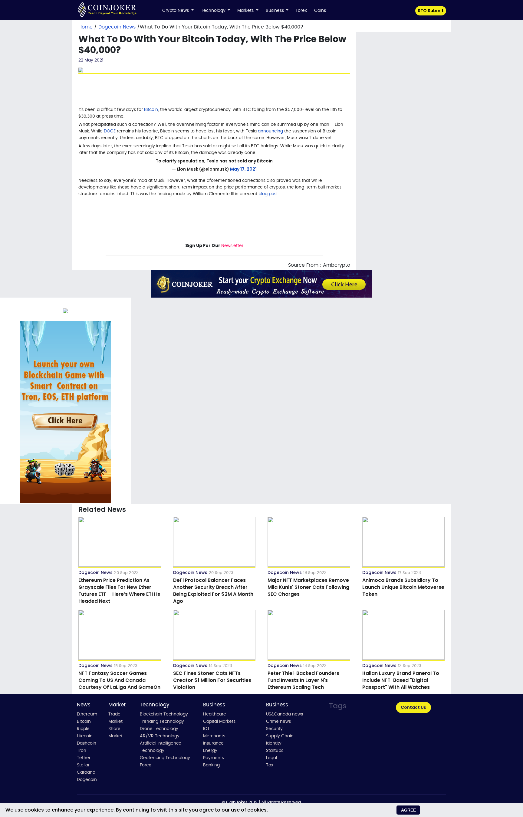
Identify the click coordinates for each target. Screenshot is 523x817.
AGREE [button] (408, 810)
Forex (301, 10)
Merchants (214, 736)
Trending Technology (162, 721)
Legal (271, 758)
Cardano (86, 772)
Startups (274, 751)
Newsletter (232, 246)
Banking (211, 765)
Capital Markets (219, 721)
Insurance (213, 743)
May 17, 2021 (243, 169)
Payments (213, 758)
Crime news (278, 721)
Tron (81, 751)
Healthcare (214, 714)
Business (275, 10)
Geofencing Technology (165, 758)
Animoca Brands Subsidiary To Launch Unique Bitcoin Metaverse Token (403, 587)
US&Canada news (284, 714)
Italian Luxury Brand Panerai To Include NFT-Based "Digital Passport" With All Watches (400, 680)
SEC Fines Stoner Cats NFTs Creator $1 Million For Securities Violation (212, 680)
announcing (270, 131)
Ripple (83, 729)
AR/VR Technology (159, 736)
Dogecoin (87, 780)
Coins (320, 10)
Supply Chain (280, 736)
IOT (206, 729)
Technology (214, 10)
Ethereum (87, 714)
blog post (268, 194)
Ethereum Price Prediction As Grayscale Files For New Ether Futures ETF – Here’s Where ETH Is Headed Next (119, 591)
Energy (210, 751)
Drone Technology (159, 729)
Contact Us (413, 707)
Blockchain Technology (164, 714)
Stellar (83, 765)
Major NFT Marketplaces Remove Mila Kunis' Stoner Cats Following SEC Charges (308, 587)
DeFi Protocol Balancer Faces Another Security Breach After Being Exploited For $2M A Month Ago (213, 591)
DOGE (110, 131)
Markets (246, 10)
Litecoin (85, 736)
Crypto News (176, 10)
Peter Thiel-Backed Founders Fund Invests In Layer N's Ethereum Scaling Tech (303, 680)
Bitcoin (151, 110)
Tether (83, 758)
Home (85, 27)
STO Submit (431, 11)
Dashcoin (86, 743)
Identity (273, 743)
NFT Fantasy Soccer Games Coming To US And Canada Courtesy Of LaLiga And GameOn (119, 680)
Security (274, 729)
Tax (269, 765)
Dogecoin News (117, 27)
